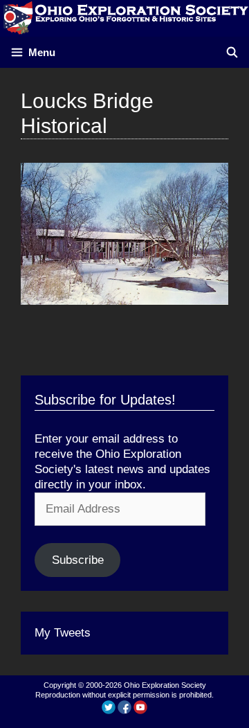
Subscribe (78, 560)
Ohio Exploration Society (165, 685)
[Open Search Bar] (232, 52)
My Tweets (63, 632)
